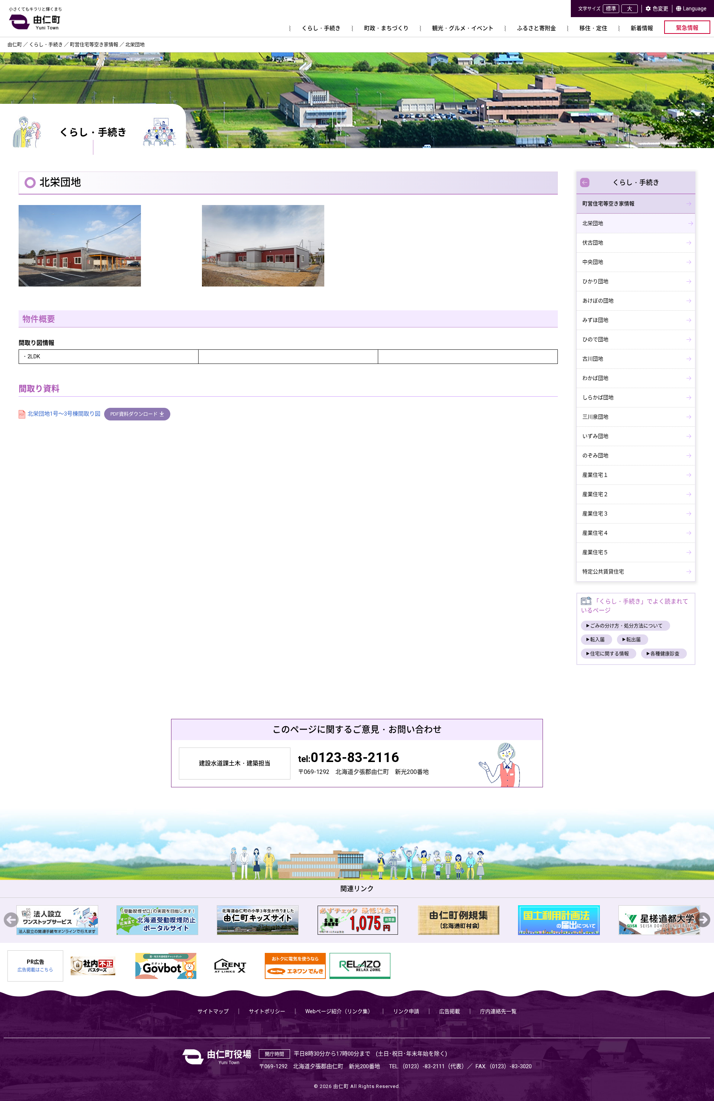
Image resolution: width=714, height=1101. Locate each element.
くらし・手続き (635, 182)
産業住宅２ (595, 494)
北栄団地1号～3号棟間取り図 (64, 413)
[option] (68, 920)
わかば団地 (595, 378)
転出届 (633, 639)
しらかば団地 (598, 397)
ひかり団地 (595, 281)
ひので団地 (595, 339)
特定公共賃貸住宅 (603, 571)
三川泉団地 (595, 417)
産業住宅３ (595, 513)
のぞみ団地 (595, 455)
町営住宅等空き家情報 (608, 204)
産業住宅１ (595, 475)
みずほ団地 (595, 320)
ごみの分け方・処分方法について (626, 625)
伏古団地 (592, 243)
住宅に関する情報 (609, 653)
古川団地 (592, 359)
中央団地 (592, 262)
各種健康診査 (664, 653)
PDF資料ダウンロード (134, 414)
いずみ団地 (595, 436)
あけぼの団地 (598, 301)
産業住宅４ (595, 533)
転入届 (597, 639)
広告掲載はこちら (35, 970)
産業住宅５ (595, 552)
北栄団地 (592, 223)
